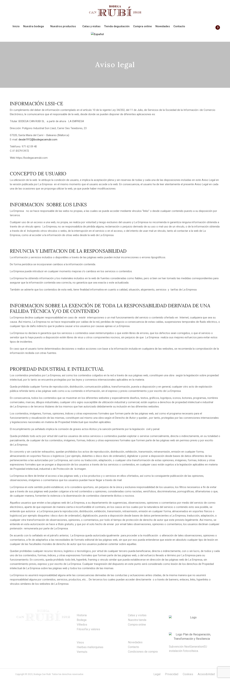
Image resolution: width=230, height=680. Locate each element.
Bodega (81, 620)
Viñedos (82, 625)
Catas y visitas (137, 615)
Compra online (137, 625)
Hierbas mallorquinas (90, 647)
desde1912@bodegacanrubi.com (38, 139)
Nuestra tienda (137, 620)
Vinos (80, 642)
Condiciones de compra (143, 652)
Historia (82, 615)
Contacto (133, 647)
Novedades (135, 642)
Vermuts (82, 652)
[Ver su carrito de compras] (216, 30)
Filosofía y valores (88, 629)
